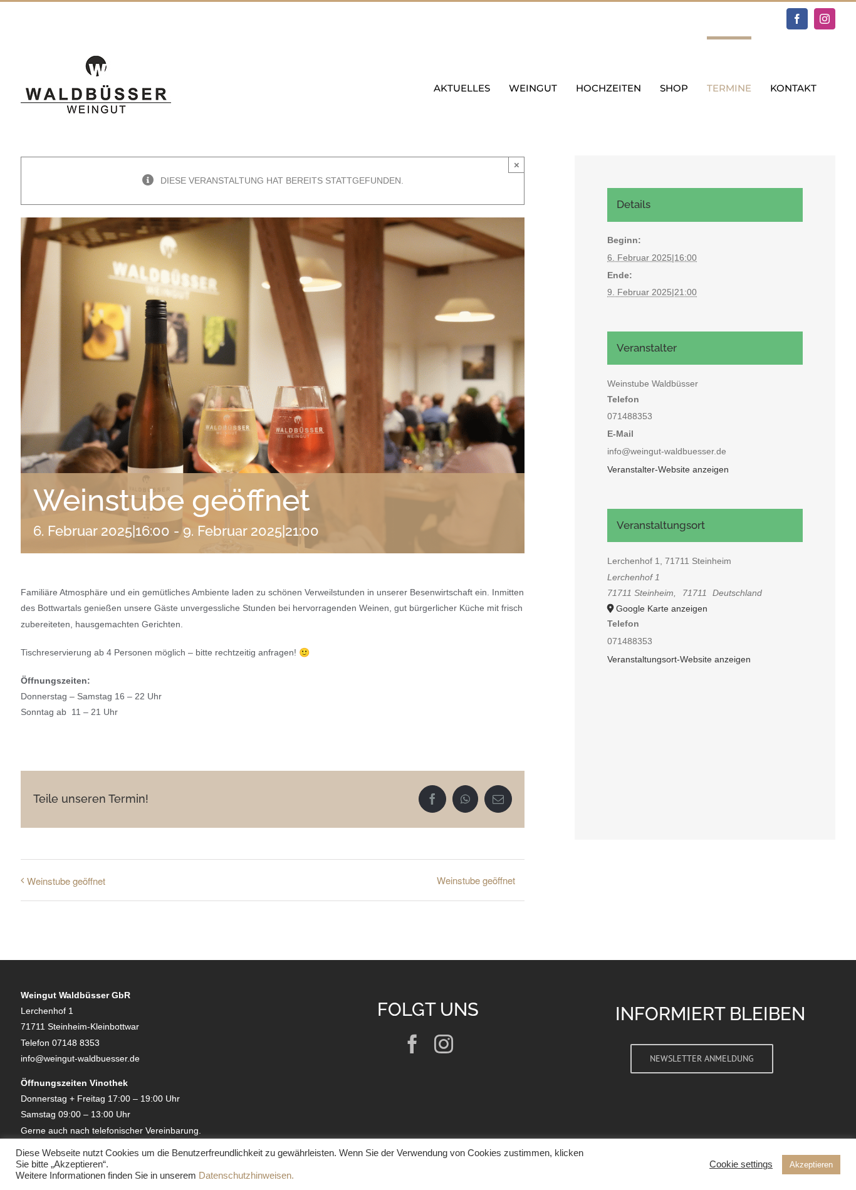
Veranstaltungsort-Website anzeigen (679, 659)
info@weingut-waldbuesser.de (80, 1058)
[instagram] (443, 1044)
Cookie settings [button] (741, 1164)
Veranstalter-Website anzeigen (668, 469)
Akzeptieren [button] (811, 1164)
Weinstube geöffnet (66, 880)
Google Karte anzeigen (661, 608)
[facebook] (412, 1044)
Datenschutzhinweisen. (246, 1176)
